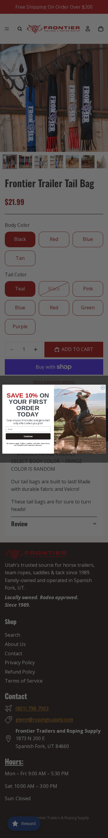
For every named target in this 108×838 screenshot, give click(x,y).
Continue (28, 436)
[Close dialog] (103, 387)
